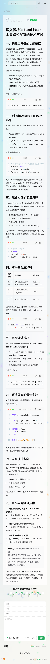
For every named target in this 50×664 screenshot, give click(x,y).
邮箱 (7, 609)
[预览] (17, 638)
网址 (7, 614)
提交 (41, 638)
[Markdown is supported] (7, 638)
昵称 (7, 604)
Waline (39, 659)
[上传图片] (13, 638)
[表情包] (10, 638)
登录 (39, 3)
